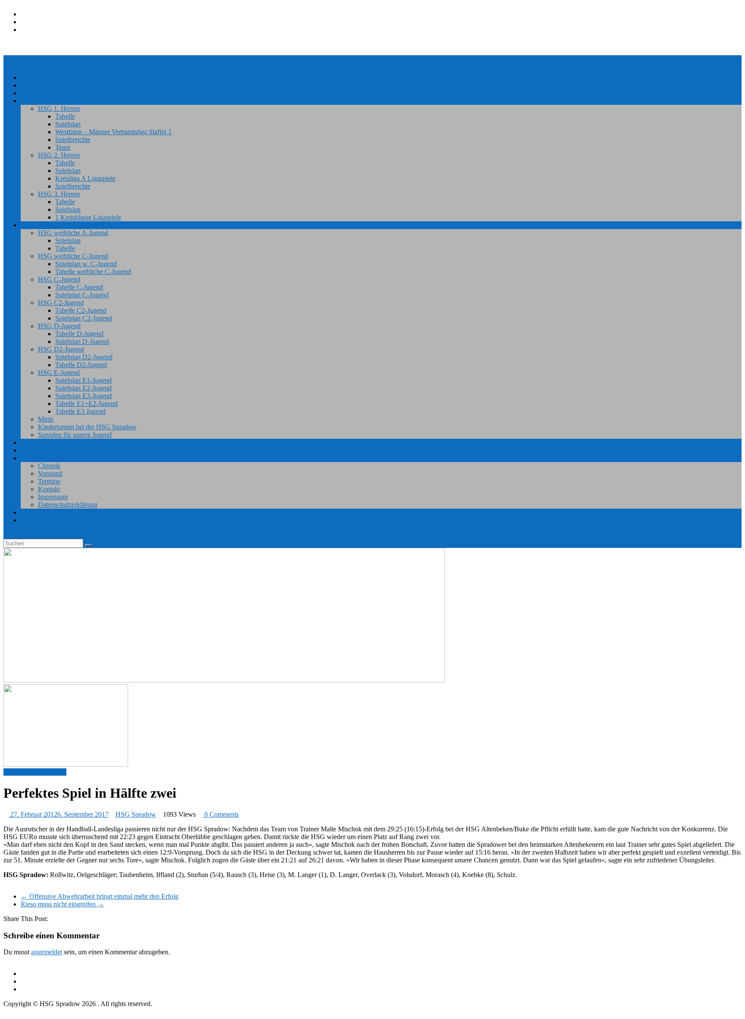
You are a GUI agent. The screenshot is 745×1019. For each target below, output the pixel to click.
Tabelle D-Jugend (79, 333)
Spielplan (68, 124)
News (29, 85)
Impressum (53, 496)
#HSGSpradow (42, 93)
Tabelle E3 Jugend (80, 411)
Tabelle (65, 116)
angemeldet (46, 952)
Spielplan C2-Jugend (83, 318)
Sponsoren (35, 450)
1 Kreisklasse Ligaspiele (88, 217)
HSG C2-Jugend (61, 302)
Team (62, 147)
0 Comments (221, 814)
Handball (33, 100)
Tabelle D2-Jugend (81, 364)
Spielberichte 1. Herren (34, 772)
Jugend (30, 225)
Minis (45, 419)
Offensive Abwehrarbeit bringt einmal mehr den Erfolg (99, 896)
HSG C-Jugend (59, 279)
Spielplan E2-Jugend (83, 388)
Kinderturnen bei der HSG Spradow (87, 427)
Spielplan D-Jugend (82, 341)
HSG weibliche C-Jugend (73, 256)
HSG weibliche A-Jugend (73, 232)
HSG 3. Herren (59, 194)
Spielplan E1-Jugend (83, 380)
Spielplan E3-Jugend (83, 395)
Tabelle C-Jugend (79, 287)
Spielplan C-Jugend (82, 295)
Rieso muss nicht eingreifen (62, 904)
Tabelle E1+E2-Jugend (86, 403)
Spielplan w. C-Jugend (86, 263)
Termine (49, 481)
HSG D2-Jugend (61, 349)
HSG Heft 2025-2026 (50, 520)
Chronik (49, 465)
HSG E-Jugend (59, 372)
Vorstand (50, 473)
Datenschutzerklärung (67, 504)
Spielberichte (73, 139)
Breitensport (37, 442)
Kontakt (49, 489)
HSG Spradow (136, 814)
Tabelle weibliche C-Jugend (93, 271)
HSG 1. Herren (59, 108)
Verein (29, 458)
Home (29, 77)
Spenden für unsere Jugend (75, 434)
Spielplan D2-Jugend (84, 357)
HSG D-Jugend (59, 326)
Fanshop (32, 512)
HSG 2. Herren (59, 155)
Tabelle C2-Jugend (80, 310)
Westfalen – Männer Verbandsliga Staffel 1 (113, 131)
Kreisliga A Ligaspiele (85, 178)
